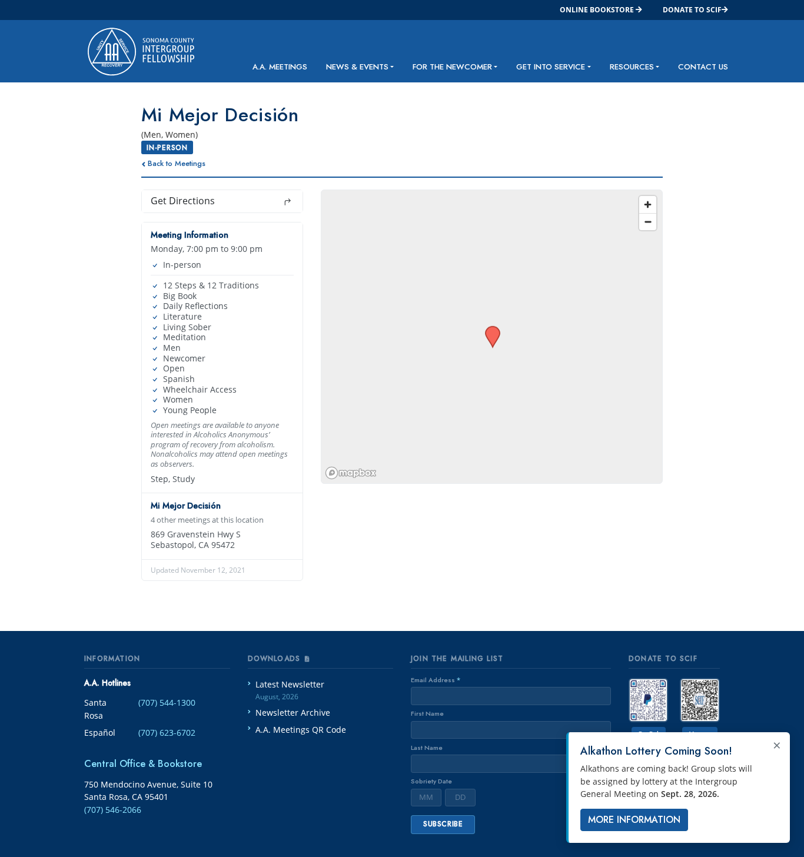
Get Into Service (550, 66)
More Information (634, 819)
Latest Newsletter (289, 690)
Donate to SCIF (692, 10)
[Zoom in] (647, 204)
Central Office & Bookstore (143, 763)
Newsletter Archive (292, 712)
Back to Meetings (176, 163)
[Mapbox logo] (351, 473)
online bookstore (598, 10)
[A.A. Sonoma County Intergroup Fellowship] (131, 51)
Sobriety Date (431, 781)
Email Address (435, 680)
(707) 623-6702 (166, 732)
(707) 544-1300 (166, 702)
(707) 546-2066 (112, 809)
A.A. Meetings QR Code (300, 729)
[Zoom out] (647, 221)
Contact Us (703, 66)
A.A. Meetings (280, 66)
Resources (632, 66)
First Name (427, 713)
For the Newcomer (452, 66)
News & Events (357, 66)
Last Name (427, 747)
